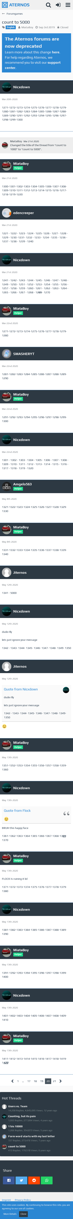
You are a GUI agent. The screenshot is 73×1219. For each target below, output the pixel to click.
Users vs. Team (17, 1106)
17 (28, 1081)
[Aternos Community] (15, 5)
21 (54, 1081)
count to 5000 (17, 1146)
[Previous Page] (12, 1081)
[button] (68, 5)
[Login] (58, 5)
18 (35, 1081)
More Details (10, 1214)
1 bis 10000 (15, 1126)
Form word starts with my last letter (31, 1136)
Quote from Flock (17, 810)
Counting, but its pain (22, 1116)
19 (41, 1081)
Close (23, 1214)
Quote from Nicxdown (21, 689)
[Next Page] (60, 1081)
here (55, 52)
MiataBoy (27, 27)
